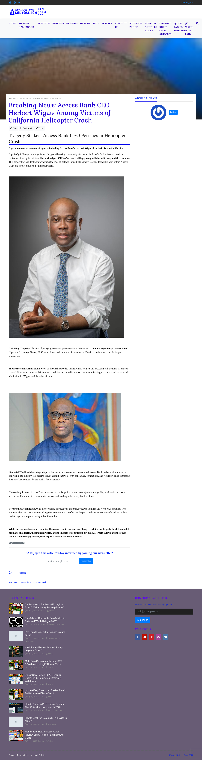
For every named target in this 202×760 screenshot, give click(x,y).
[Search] (197, 23)
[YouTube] (144, 637)
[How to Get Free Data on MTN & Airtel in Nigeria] (16, 722)
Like (14, 128)
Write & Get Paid (189, 30)
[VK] (165, 637)
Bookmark (27, 128)
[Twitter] (19, 2)
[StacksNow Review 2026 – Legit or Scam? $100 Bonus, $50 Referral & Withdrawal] (16, 679)
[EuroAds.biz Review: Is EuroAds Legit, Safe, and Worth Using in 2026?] (16, 622)
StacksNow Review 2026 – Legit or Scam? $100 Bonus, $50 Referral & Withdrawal (43, 678)
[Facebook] (10, 2)
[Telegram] (14, 2)
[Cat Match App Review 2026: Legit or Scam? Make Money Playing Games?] (16, 608)
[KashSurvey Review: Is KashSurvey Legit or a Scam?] (16, 651)
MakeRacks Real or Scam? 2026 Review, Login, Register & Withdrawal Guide (44, 734)
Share (40, 128)
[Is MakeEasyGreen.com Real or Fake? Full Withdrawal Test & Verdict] (16, 694)
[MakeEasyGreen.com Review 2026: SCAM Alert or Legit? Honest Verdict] (16, 665)
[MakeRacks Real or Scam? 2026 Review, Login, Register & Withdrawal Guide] (16, 735)
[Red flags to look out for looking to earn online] (16, 636)
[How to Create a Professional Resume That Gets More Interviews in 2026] (16, 708)
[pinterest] (151, 637)
